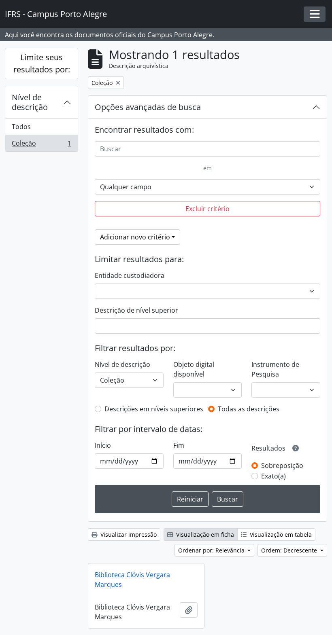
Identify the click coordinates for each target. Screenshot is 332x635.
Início (103, 445)
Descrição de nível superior (136, 310)
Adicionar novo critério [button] (135, 237)
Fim (178, 445)
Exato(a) (273, 476)
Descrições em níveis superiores (153, 408)
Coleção (41, 145)
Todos (21, 126)
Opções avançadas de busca (148, 107)
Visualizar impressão (128, 534)
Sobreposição (282, 465)
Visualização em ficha (204, 534)
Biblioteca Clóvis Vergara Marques (132, 579)
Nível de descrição (30, 102)
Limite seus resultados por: (41, 63)
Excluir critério (207, 208)
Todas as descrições (248, 408)
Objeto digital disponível (193, 369)
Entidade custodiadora (129, 275)
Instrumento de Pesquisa (275, 369)
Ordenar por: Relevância (212, 550)
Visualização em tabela (280, 534)
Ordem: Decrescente (290, 550)
